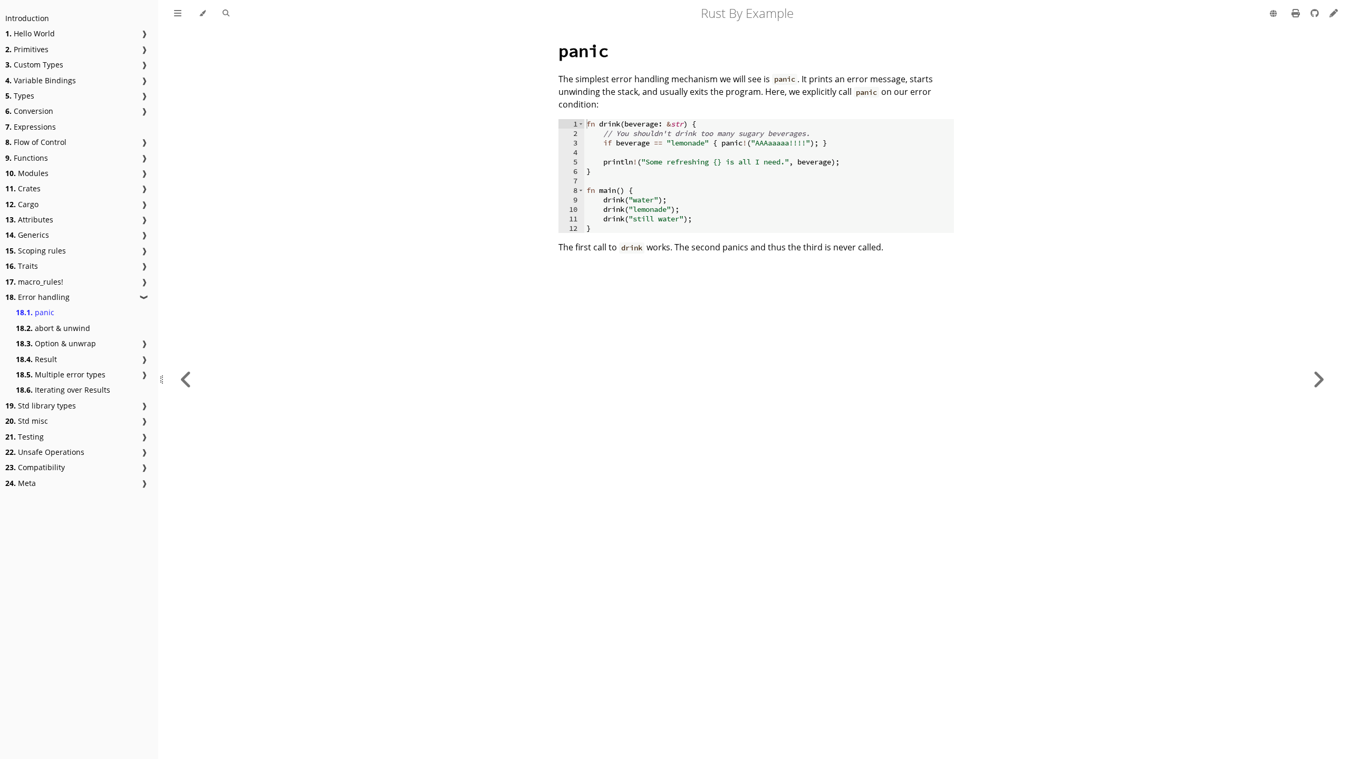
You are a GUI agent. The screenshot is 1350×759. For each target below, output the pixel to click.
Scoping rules (35, 251)
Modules (27, 173)
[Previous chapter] (186, 379)
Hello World (30, 33)
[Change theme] (202, 13)
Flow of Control (35, 142)
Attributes (29, 220)
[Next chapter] (1318, 379)
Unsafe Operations (44, 452)
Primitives (27, 49)
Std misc (26, 421)
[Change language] (1273, 14)
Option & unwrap (56, 343)
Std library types (40, 406)
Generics (27, 235)
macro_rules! (34, 282)
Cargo (21, 204)
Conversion (29, 111)
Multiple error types (60, 374)
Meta (20, 483)
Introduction (27, 18)
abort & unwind (53, 328)
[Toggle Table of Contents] (177, 13)
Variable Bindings (40, 80)
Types (19, 96)
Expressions (30, 127)
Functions (26, 158)
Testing (24, 437)
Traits (21, 266)
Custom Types (34, 65)
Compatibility (35, 467)
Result (36, 359)
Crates (23, 188)
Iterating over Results (63, 390)
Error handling (37, 297)
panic (35, 312)
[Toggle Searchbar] (226, 13)
